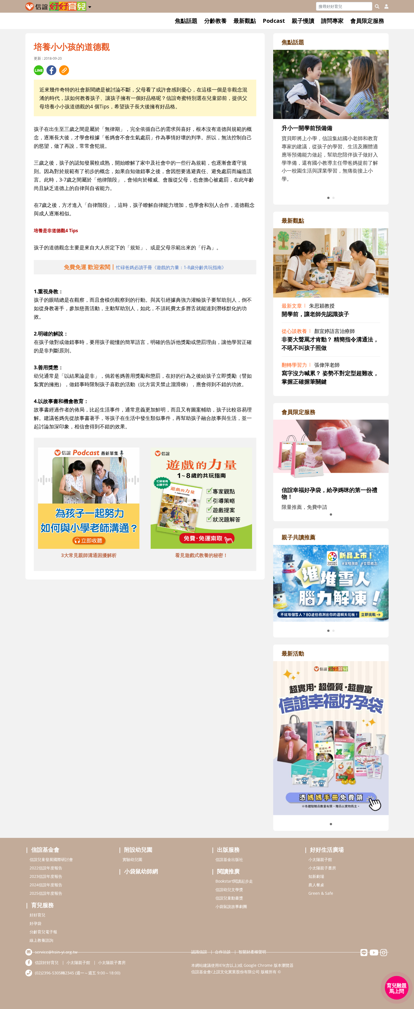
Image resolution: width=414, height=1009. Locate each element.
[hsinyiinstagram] (384, 954)
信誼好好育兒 (47, 962)
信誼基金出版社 (229, 859)
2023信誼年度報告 (46, 876)
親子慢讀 (303, 20)
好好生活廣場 (327, 849)
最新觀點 (244, 20)
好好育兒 (37, 915)
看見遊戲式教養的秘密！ (201, 555)
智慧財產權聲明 (252, 951)
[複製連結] (64, 70)
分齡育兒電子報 (43, 931)
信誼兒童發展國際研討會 (51, 859)
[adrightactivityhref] (331, 737)
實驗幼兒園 (132, 859)
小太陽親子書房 (322, 868)
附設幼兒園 (138, 849)
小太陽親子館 (320, 859)
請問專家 (332, 20)
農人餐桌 (316, 884)
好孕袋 (35, 923)
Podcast (274, 20)
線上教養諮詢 (41, 940)
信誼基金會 (45, 849)
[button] (89, 6)
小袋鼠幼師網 (141, 871)
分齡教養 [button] (215, 20)
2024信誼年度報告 (46, 884)
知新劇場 (316, 876)
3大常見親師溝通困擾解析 (89, 555)
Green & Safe (320, 893)
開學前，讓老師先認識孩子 (315, 314)
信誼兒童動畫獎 (229, 898)
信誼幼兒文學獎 (229, 889)
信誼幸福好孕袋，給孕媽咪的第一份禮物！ (329, 493)
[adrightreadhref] (331, 582)
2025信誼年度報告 (46, 893)
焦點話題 (186, 20)
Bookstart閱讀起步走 (234, 881)
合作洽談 (223, 951)
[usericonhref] (384, 6)
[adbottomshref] (88, 499)
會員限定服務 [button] (367, 20)
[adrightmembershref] (331, 449)
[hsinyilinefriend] (364, 954)
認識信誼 (199, 951)
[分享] (39, 70)
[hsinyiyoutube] (374, 954)
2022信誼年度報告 (46, 868)
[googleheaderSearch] (377, 6)
